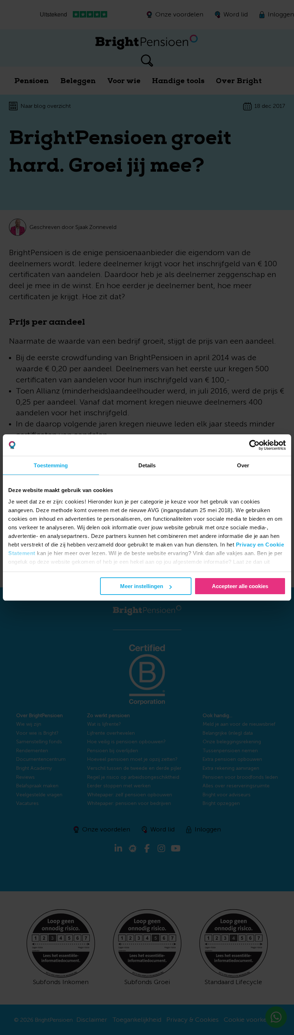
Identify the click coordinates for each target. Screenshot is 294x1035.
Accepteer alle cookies (240, 586)
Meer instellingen (141, 586)
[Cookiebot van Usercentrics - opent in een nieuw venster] (254, 445)
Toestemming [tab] (51, 465)
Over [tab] (243, 465)
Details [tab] (147, 465)
